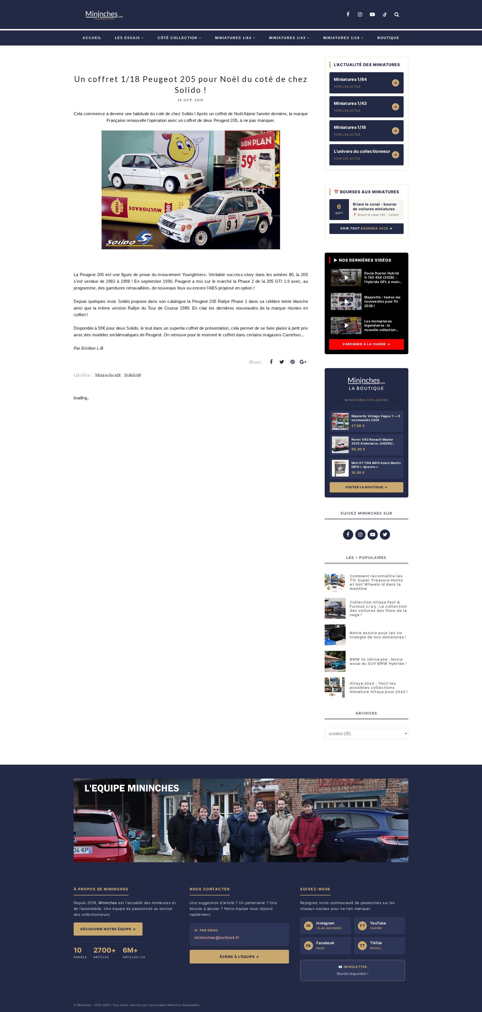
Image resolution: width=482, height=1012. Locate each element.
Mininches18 (107, 375)
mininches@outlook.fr (217, 937)
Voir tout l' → (366, 228)
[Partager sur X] (281, 362)
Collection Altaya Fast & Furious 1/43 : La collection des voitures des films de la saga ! (378, 608)
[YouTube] (372, 14)
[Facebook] (348, 14)
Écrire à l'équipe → (239, 957)
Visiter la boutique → (366, 487)
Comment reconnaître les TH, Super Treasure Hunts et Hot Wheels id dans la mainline (376, 582)
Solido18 (132, 375)
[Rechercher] (397, 14)
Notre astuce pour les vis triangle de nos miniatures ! (378, 635)
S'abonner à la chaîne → (367, 344)
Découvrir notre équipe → (108, 929)
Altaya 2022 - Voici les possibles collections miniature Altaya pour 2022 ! (379, 687)
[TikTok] (385, 14)
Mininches (84, 1005)
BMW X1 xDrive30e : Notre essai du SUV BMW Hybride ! (378, 661)
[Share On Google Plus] (303, 362)
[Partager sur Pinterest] (292, 362)
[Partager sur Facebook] (271, 362)
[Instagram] (360, 14)
